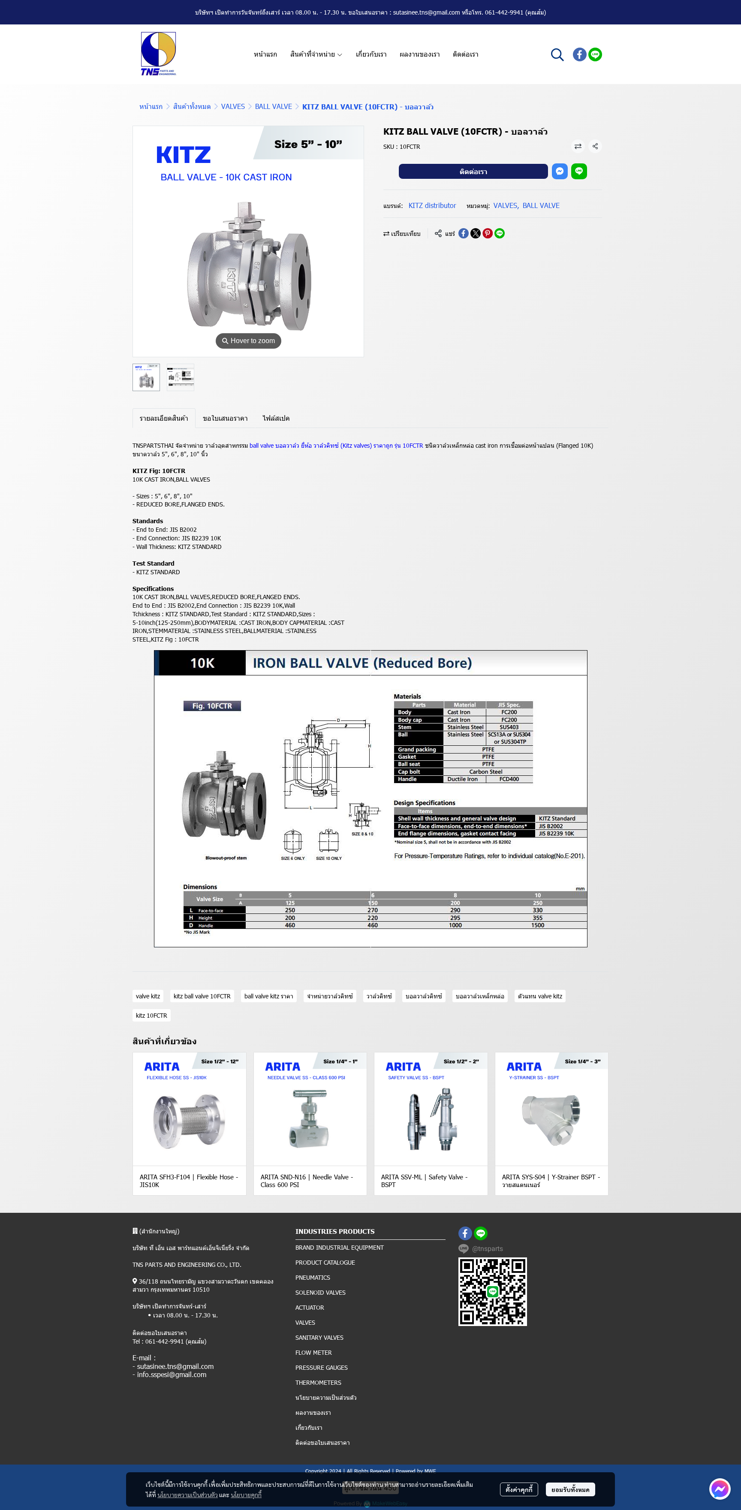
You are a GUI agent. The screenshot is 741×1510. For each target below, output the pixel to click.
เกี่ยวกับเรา (308, 1427)
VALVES (233, 106)
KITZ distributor (432, 205)
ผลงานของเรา (313, 1412)
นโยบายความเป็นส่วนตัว (187, 1494)
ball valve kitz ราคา (268, 996)
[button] (557, 54)
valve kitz (148, 996)
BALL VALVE (273, 106)
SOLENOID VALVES (320, 1292)
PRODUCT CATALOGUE (325, 1262)
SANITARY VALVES (319, 1337)
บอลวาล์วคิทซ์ (424, 996)
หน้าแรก (151, 106)
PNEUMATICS (312, 1277)
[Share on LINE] (499, 233)
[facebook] (580, 54)
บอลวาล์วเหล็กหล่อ (480, 996)
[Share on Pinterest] (487, 233)
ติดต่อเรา (474, 171)
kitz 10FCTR (151, 1015)
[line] (595, 54)
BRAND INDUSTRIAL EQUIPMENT (339, 1247)
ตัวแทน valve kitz (540, 996)
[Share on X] (475, 233)
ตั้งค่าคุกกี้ (519, 1489)
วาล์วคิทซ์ (379, 996)
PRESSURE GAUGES (321, 1367)
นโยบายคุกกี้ (246, 1494)
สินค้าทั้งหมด (192, 106)
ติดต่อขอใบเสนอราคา (322, 1442)
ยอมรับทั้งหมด (570, 1489)
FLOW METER (313, 1352)
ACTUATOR (309, 1307)
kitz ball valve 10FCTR (202, 996)
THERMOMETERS (318, 1382)
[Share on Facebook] (463, 233)
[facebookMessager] (720, 1489)
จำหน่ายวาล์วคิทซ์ (330, 996)
